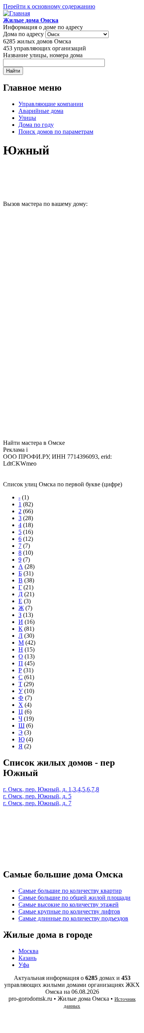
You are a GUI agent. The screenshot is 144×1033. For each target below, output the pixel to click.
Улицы (27, 117)
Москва (28, 951)
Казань (27, 958)
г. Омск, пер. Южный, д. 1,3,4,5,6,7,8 (51, 789)
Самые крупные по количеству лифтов (69, 911)
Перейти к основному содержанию (49, 6)
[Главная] (16, 13)
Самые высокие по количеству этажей (68, 904)
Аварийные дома (40, 111)
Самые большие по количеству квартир (70, 890)
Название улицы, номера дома (43, 55)
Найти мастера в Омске (34, 442)
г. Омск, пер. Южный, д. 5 (37, 796)
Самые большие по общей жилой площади (74, 897)
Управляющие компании (50, 104)
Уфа (23, 965)
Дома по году (36, 124)
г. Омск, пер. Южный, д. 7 (37, 803)
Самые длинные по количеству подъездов (73, 918)
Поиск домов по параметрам (55, 131)
